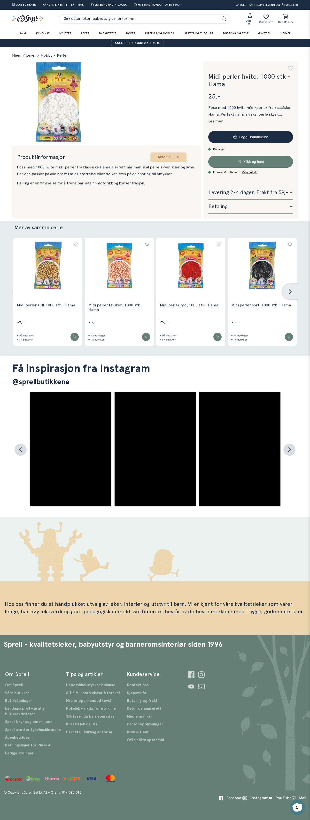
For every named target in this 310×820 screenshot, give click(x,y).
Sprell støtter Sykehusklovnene (33, 730)
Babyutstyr (107, 33)
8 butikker (98, 339)
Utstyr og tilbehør (198, 33)
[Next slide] (290, 291)
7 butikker (27, 339)
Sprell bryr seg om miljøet (28, 722)
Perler (62, 55)
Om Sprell (14, 685)
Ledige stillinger (19, 753)
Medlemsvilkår (139, 716)
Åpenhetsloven (18, 737)
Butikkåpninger (18, 701)
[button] (290, 68)
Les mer (215, 121)
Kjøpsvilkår (137, 693)
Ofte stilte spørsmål (145, 740)
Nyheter (65, 33)
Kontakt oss (138, 685)
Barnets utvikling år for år (89, 732)
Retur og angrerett (144, 708)
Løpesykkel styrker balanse (90, 685)
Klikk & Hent (138, 732)
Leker (85, 33)
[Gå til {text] (191, 675)
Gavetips (264, 33)
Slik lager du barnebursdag (90, 716)
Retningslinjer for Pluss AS (29, 745)
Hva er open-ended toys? (89, 701)
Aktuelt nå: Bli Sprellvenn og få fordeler (267, 4)
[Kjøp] (74, 337)
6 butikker (241, 339)
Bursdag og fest (235, 33)
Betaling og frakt (142, 701)
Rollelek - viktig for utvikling (91, 708)
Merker (285, 33)
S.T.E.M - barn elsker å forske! (93, 693)
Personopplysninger (145, 724)
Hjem (17, 55)
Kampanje (43, 33)
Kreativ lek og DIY (81, 724)
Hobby (46, 55)
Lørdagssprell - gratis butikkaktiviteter (25, 711)
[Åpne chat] (297, 807)
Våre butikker (17, 693)
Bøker (130, 33)
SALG (22, 33)
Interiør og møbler (159, 33)
